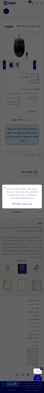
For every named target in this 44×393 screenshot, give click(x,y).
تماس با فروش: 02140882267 (22, 204)
